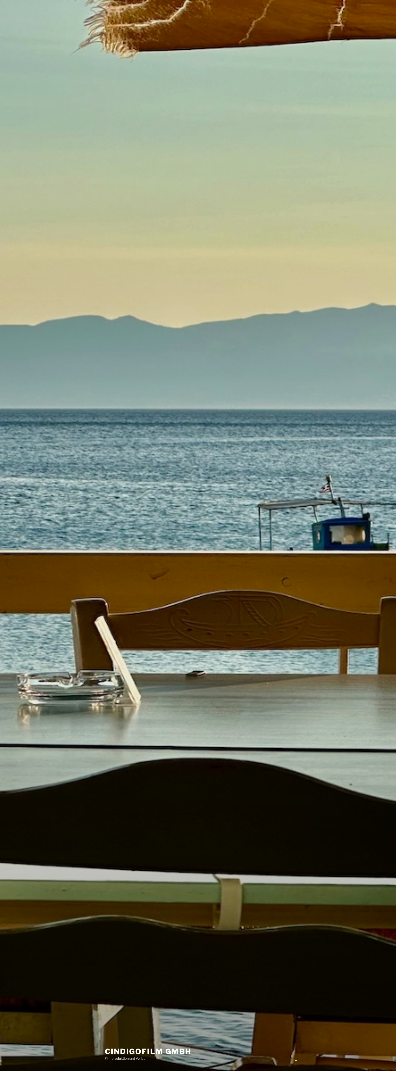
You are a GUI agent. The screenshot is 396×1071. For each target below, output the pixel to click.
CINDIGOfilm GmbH (148, 1051)
